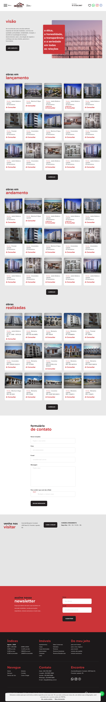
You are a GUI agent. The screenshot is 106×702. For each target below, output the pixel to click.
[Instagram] (97, 5)
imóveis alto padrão (76, 651)
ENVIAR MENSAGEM (39, 503)
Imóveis (23, 671)
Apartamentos (43, 644)
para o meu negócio (76, 647)
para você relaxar (76, 644)
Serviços (9, 673)
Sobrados (55, 647)
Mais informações (60, 699)
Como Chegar (25, 675)
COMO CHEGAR (50, 525)
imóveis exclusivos (76, 653)
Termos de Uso (11, 675)
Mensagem (34, 465)
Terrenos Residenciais (59, 653)
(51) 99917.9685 (48, 675)
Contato (23, 673)
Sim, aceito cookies (46, 699)
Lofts (40, 655)
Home (9, 671)
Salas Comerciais (58, 644)
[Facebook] (101, 5)
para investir (74, 649)
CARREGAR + (52, 177)
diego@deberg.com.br (50, 680)
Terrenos (55, 649)
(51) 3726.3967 (47, 671)
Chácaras (41, 653)
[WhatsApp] (93, 5)
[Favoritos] (89, 5)
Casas (40, 647)
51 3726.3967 (77, 6)
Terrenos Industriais (58, 651)
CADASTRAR (69, 618)
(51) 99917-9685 (49, 673)
